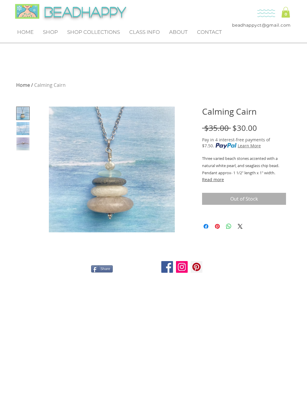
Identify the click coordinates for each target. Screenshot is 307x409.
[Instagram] (182, 267)
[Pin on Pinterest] (217, 226)
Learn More (249, 146)
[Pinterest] (196, 267)
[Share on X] (240, 226)
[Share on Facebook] (206, 226)
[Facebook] (167, 267)
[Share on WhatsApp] (228, 226)
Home (23, 85)
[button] (285, 12)
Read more (213, 179)
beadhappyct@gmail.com (261, 25)
